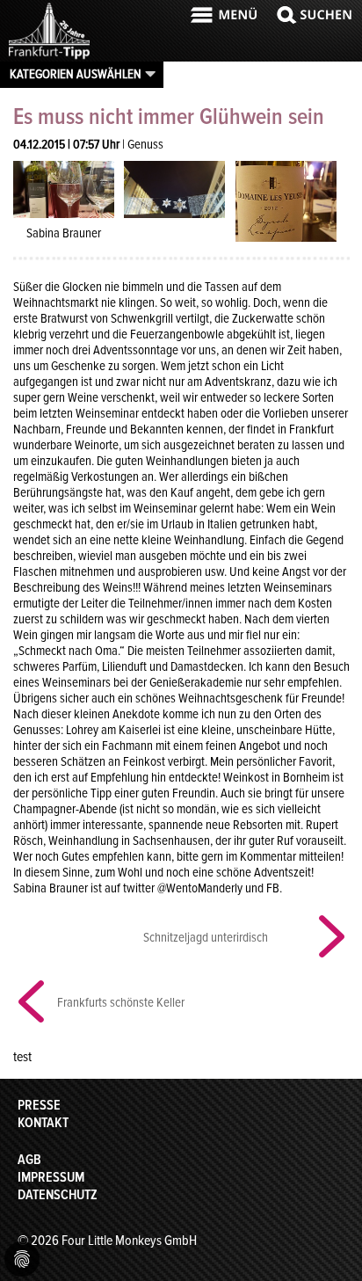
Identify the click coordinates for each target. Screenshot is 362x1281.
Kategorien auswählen (75, 74)
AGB (29, 1159)
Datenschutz (58, 1195)
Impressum (51, 1177)
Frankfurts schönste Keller (121, 1002)
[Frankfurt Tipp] (49, 57)
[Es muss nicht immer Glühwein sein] (174, 188)
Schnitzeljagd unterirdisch (205, 937)
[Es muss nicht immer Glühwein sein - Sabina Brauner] (63, 188)
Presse (39, 1105)
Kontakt (43, 1123)
